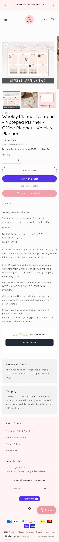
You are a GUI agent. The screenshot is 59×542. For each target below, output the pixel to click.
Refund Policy (12, 450)
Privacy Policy (12, 444)
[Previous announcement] (5, 5)
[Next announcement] (54, 5)
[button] (6, 19)
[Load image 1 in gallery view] (11, 100)
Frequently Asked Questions (19, 431)
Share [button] (8, 203)
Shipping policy (28, 536)
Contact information (45, 536)
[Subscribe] (45, 488)
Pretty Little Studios (17, 532)
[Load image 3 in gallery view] (47, 100)
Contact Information (15, 437)
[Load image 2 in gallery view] (29, 100)
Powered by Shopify (34, 532)
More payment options (29, 186)
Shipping (5, 144)
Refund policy (51, 532)
